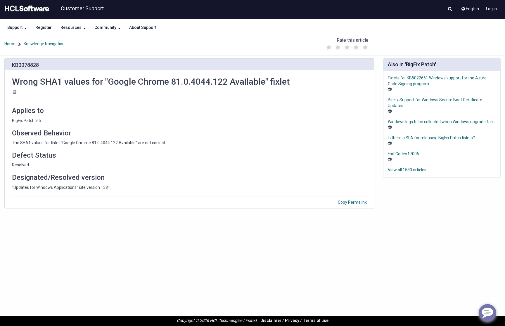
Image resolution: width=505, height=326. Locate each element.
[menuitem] (469, 7)
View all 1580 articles (407, 170)
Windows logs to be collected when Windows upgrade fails (441, 121)
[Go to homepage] (25, 9)
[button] (450, 9)
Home (9, 43)
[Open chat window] (487, 313)
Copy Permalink (352, 202)
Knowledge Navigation (44, 43)
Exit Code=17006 (403, 153)
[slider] (347, 46)
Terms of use (315, 320)
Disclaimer (270, 320)
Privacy (292, 320)
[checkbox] (328, 47)
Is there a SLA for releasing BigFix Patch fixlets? (431, 137)
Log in (491, 8)
